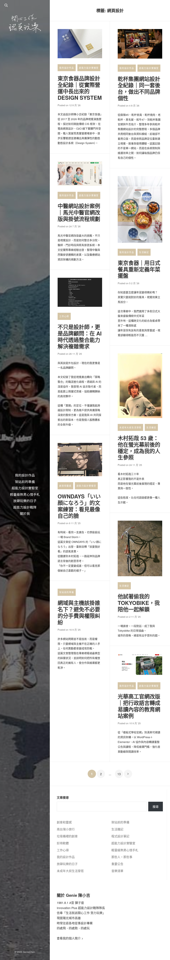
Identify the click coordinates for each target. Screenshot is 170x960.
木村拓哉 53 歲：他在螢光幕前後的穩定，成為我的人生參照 (139, 447)
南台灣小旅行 (66, 829)
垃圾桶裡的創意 (67, 836)
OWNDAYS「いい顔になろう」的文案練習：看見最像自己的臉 (79, 505)
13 (119, 774)
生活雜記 (144, 252)
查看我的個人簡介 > (70, 938)
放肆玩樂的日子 (25, 500)
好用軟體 (63, 843)
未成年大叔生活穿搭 (130, 427)
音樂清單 (117, 871)
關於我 (25, 513)
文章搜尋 (63, 797)
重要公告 (117, 864)
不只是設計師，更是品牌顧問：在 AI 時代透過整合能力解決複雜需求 (80, 336)
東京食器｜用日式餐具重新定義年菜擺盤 (139, 269)
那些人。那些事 (121, 857)
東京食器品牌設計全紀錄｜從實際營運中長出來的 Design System (80, 88)
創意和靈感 (65, 485)
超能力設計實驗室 (25, 487)
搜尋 (156, 806)
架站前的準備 (25, 481)
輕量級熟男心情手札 (25, 494)
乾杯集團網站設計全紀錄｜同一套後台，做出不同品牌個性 (139, 88)
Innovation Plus (67, 908)
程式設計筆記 (120, 836)
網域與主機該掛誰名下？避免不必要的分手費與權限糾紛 (79, 612)
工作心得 (64, 316)
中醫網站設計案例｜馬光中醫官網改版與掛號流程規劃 (79, 212)
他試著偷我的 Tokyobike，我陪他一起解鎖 (139, 602)
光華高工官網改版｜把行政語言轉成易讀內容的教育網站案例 (139, 706)
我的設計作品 (25, 475)
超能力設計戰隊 (25, 507)
